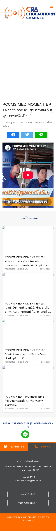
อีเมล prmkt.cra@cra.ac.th (28, 480)
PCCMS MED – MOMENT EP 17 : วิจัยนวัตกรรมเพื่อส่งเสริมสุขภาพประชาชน (26, 400)
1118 (32, 477)
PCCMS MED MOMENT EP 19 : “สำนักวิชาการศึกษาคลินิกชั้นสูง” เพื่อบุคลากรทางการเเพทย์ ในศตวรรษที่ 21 (28, 307)
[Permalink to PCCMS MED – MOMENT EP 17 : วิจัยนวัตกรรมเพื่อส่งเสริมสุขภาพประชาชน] (28, 379)
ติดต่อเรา (45, 446)
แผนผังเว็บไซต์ (28, 494)
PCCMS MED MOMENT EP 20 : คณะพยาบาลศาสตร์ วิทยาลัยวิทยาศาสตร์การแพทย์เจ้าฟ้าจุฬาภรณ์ (27, 261)
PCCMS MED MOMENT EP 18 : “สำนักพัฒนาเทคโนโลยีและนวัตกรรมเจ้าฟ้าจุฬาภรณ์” (27, 354)
